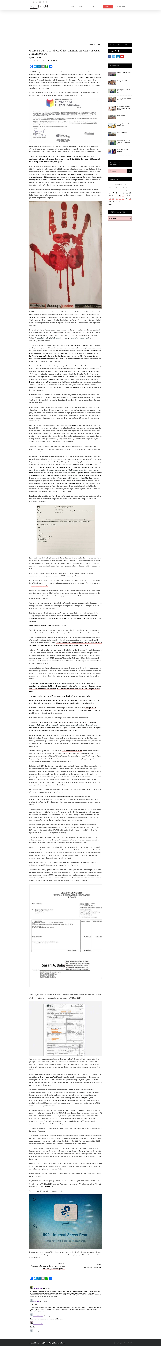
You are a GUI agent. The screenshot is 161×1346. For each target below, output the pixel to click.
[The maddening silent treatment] (112, 152)
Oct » (114, 204)
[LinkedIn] (118, 56)
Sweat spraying (121, 115)
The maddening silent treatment (122, 150)
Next (98, 44)
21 (113, 199)
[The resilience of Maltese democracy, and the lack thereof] (112, 109)
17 (123, 196)
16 (120, 196)
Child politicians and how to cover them (124, 124)
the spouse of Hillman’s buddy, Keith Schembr (75, 478)
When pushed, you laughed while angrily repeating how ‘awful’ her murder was (61, 338)
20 (110, 199)
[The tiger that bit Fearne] (112, 83)
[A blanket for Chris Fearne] (112, 75)
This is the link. (49, 1187)
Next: (92, 1266)
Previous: (48, 1266)
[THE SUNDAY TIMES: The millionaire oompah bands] (112, 91)
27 (110, 202)
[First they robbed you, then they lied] (112, 100)
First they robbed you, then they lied (124, 99)
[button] (128, 7)
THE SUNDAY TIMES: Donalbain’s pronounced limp (123, 142)
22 (116, 199)
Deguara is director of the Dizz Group (42, 382)
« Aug (110, 204)
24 (123, 199)
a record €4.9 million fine (76, 387)
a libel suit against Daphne (78, 345)
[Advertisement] (80, 24)
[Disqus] (65, 1308)
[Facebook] (109, 56)
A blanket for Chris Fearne (124, 72)
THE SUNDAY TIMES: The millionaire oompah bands (123, 90)
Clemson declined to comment (72, 751)
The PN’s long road (122, 132)
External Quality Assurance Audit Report (48, 1077)
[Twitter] (113, 56)
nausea (73, 425)
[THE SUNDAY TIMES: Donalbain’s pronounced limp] (112, 143)
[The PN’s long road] (112, 135)
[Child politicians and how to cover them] (112, 126)
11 (127, 193)
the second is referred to (39, 586)
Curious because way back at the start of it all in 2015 (47, 626)
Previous (92, 44)
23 (120, 199)
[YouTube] (122, 56)
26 (130, 199)
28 (113, 202)
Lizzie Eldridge (36, 58)
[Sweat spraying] (112, 118)
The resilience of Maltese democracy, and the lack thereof (123, 108)
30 (120, 202)
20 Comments (52, 60)
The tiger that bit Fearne (123, 81)
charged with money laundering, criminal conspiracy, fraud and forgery (57, 483)
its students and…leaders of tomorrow (73, 1151)
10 (123, 193)
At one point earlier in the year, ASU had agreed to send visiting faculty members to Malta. (59, 696)
